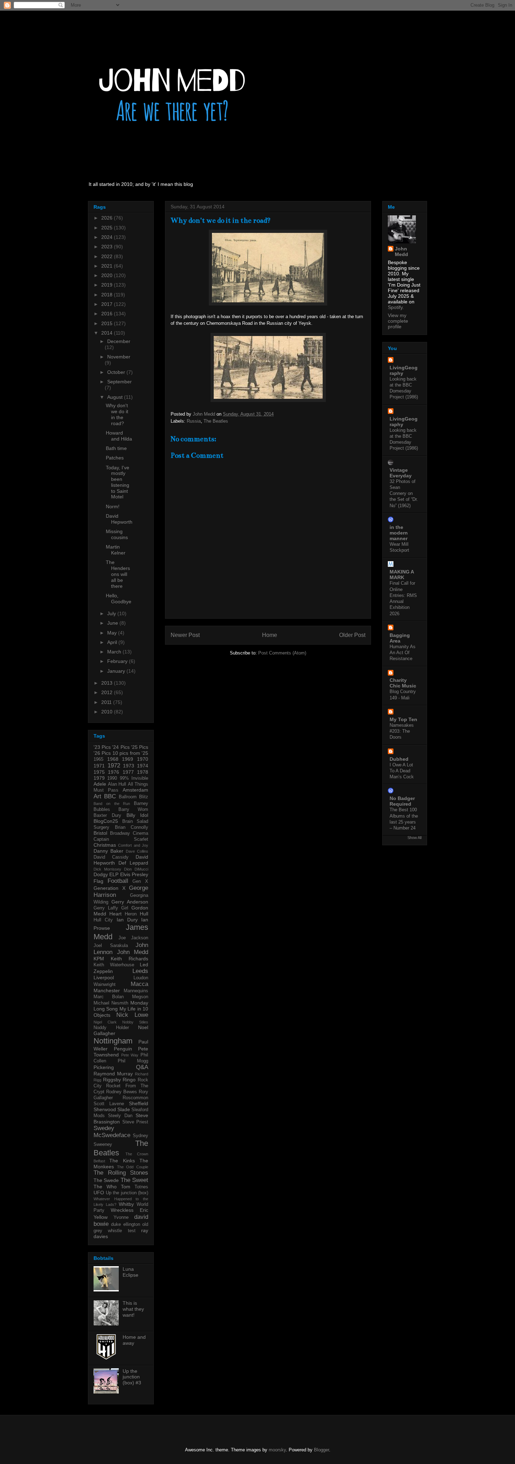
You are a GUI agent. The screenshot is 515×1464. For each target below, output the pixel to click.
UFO (99, 1192)
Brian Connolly (132, 827)
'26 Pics (102, 753)
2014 (107, 333)
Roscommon (135, 1097)
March (115, 651)
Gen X (140, 881)
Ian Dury (127, 919)
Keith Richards (129, 958)
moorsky (277, 1449)
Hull (144, 913)
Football (118, 881)
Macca (139, 984)
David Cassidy (111, 857)
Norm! (112, 506)
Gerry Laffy (106, 908)
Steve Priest (135, 1122)
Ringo (129, 1079)
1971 (99, 765)
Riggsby (112, 1079)
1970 (142, 759)
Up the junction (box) (127, 1192)
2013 (107, 683)
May (112, 633)
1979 (99, 778)
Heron (131, 914)
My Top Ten (403, 719)
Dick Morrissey (107, 869)
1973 (128, 765)
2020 (107, 275)
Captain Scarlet (121, 839)
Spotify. (396, 307)
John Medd (133, 952)
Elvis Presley (134, 874)
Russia (194, 421)
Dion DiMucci (136, 869)
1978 (142, 772)
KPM (99, 958)
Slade (123, 1109)
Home (269, 635)
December (118, 341)
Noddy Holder (111, 1027)
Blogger (321, 1449)
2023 (107, 246)
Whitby (126, 1204)
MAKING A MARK (402, 574)
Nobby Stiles (135, 1022)
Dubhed (399, 759)
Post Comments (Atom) (282, 653)
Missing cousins (117, 534)
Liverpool (104, 977)
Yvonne (121, 1217)
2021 (107, 266)
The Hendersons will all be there (118, 574)
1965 (98, 759)
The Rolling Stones (121, 1172)
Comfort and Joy (133, 845)
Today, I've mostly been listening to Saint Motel (117, 482)
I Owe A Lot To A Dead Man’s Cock (402, 771)
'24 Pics (120, 747)
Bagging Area (400, 638)
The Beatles (216, 421)
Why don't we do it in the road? (117, 414)
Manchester (107, 990)
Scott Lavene (109, 1103)
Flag (98, 881)
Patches (115, 458)
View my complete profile (398, 321)
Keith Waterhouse (114, 964)
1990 (112, 778)
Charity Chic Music (403, 683)
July (112, 613)
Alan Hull (117, 784)
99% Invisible (134, 778)
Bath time (116, 448)
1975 (99, 772)
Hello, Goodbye (118, 598)
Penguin (123, 1049)
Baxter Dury (107, 815)
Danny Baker (108, 851)
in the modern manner (399, 532)
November (118, 357)
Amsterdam (135, 790)
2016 (107, 313)
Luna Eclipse (130, 1272)
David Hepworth (119, 519)
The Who (105, 1186)
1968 (112, 759)
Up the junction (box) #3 (132, 1377)
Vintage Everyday (401, 472)
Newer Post (185, 635)
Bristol (100, 833)
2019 (107, 285)
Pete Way (130, 1055)
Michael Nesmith (111, 1003)
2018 (107, 294)
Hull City (103, 920)
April (112, 642)
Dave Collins (137, 851)
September (119, 381)
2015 (107, 323)
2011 (107, 702)
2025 (107, 227)
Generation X (109, 888)
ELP (113, 874)
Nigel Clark (105, 1022)
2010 (107, 711)
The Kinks (122, 1160)
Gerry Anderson (129, 902)
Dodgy (101, 874)
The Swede (106, 1180)
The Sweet (134, 1180)
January (116, 671)
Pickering (104, 1067)
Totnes (141, 1186)
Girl (124, 908)
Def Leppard (133, 863)
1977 (128, 772)
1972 (114, 765)
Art (97, 796)
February (118, 661)
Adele (100, 784)
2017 (107, 304)
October (116, 372)
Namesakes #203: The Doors (402, 731)
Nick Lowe (132, 1015)
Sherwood (105, 1109)
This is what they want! (133, 1309)
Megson (140, 996)
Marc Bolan (109, 996)
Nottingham (113, 1040)
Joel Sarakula (111, 945)
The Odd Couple (132, 1167)
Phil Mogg (133, 1061)
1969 (127, 759)
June (113, 623)
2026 (107, 218)
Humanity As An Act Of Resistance (403, 653)
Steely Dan (120, 1115)
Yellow (101, 1217)
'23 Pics (102, 747)
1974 (142, 765)
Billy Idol (137, 815)
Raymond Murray (113, 1073)
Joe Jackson (133, 937)
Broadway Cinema (129, 833)
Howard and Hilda (119, 436)
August (115, 397)
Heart (115, 913)
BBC (110, 796)
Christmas (105, 845)
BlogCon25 (106, 821)
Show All (414, 837)
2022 (107, 256)
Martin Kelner (115, 550)
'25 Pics (139, 747)
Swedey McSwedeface (112, 1132)
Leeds (140, 971)
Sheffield (138, 1103)
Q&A (142, 1067)
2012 (107, 692)
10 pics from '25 (130, 753)
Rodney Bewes (121, 1091)
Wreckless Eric (129, 1210)
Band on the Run (112, 803)
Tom (125, 1186)
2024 (107, 237)
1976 (113, 772)
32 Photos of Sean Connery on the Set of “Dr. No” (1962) (404, 493)
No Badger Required (402, 801)
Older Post (352, 635)
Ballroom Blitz (133, 796)
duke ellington (125, 1224)
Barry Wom (133, 809)
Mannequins (136, 990)
